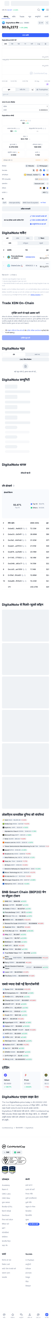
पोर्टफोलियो (5, 1182)
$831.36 (16, 965)
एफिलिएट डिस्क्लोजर (35, 295)
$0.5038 (18, 865)
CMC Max (6, 1148)
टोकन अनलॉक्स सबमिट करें (39, 220)
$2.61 (20, 979)
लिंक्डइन (28, 1235)
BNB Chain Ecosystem (30, 202)
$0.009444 (26, 917)
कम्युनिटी (28, 1214)
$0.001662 (16, 921)
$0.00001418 (19, 925)
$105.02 (15, 961)
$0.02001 (20, 950)
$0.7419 (14, 998)
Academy (6, 1135)
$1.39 (15, 954)
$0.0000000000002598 (26, 907)
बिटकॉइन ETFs (7, 1156)
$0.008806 (24, 873)
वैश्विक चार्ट (5, 1173)
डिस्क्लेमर (28, 1161)
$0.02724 (18, 858)
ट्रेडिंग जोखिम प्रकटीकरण (34, 330)
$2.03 (14, 895)
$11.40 (15, 987)
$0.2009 (16, 983)
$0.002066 (17, 939)
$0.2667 (15, 884)
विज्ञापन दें (5, 1139)
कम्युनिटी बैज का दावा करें (39, 224)
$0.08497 (17, 1001)
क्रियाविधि (29, 1165)
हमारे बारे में (29, 1135)
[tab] (33, 89)
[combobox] (25, 94)
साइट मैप (5, 1195)
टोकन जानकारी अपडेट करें (39, 216)
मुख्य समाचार (6, 1152)
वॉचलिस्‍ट (5, 1186)
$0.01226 (19, 942)
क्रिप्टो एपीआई (6, 1161)
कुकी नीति (29, 1152)
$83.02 (18, 972)
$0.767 (15, 888)
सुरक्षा (27, 1169)
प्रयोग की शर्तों (30, 1139)
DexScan (5, 1165)
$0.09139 (14, 968)
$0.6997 (16, 854)
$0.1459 (17, 994)
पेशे (26, 1173)
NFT (3, 1178)
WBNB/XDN (30, 257)
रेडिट (27, 1231)
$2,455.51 (16, 957)
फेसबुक (28, 1227)
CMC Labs (6, 1143)
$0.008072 (17, 869)
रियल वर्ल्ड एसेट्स (7, 1169)
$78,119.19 (17, 946)
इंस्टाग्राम (28, 1222)
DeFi (4, 202)
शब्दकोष (4, 1227)
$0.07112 (17, 877)
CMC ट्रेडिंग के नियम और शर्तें (15, 330)
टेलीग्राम (28, 1218)
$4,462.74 (18, 990)
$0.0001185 (18, 912)
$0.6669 (17, 976)
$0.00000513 (18, 1009)
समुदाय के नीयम (30, 1156)
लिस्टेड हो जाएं (6, 1210)
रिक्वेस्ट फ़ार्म (6, 1214)
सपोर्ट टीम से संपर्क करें (9, 1218)
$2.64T (9, 10)
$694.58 (15, 851)
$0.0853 (19, 880)
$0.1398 (16, 891)
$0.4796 (20, 902)
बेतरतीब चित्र (6, 1191)
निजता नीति (29, 1143)
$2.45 (16, 1005)
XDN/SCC (29, 265)
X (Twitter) (30, 1210)
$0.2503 (16, 899)
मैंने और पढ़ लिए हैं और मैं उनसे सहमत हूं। (27, 331)
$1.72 (18, 862)
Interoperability (14, 202)
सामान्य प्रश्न (6, 1222)
